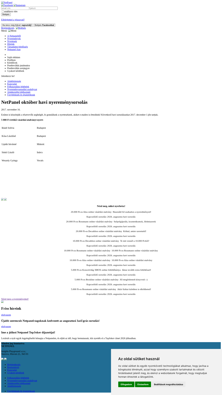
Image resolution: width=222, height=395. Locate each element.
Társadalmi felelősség (17, 46)
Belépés (44, 25)
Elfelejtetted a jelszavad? (13, 19)
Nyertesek (12, 41)
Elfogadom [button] (126, 384)
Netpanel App (14, 49)
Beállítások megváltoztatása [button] (168, 384)
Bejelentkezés (7, 28)
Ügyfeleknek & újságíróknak (21, 391)
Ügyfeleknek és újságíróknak (21, 95)
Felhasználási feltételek (18, 86)
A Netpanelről (14, 36)
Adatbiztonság (14, 81)
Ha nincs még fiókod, (17, 25)
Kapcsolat (12, 84)
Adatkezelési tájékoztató (18, 92)
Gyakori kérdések (15, 372)
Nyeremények (14, 38)
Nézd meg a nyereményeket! (15, 299)
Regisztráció (13, 367)
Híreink (10, 44)
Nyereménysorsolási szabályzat (22, 89)
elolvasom (6, 315)
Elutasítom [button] (143, 384)
